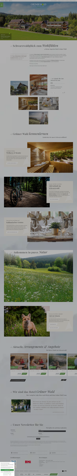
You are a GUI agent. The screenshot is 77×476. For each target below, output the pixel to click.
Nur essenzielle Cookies (7, 471)
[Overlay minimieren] (13, 463)
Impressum (10, 474)
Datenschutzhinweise (5, 474)
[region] (7, 466)
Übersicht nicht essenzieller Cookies (7, 473)
